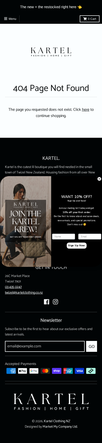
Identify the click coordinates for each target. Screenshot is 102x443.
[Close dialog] (99, 179)
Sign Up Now (76, 245)
